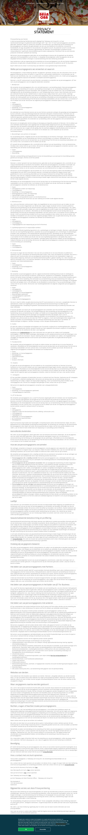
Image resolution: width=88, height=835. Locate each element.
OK (26, 829)
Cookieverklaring (25, 332)
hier (36, 767)
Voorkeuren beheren (61, 824)
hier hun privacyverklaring (58, 655)
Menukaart (30, 3)
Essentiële (43, 829)
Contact (52, 3)
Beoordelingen (42, 3)
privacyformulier (17, 539)
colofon (60, 3)
